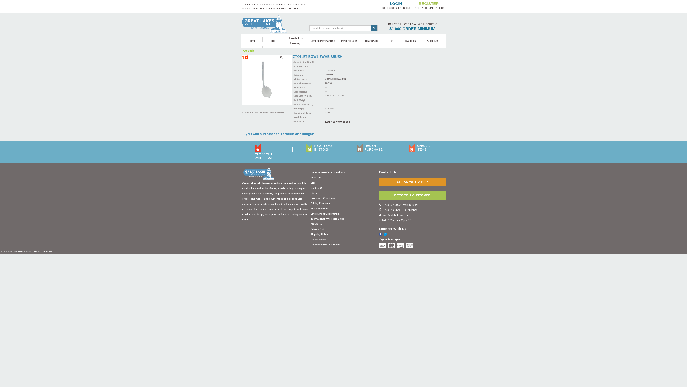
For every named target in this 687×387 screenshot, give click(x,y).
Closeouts (432, 41)
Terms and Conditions (323, 198)
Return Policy (318, 239)
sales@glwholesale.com (395, 215)
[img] (267, 80)
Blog (313, 182)
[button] (385, 234)
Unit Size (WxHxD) (297, 104)
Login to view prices (337, 121)
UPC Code (297, 70)
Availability (297, 117)
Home (252, 41)
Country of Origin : (297, 113)
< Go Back (248, 50)
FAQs (314, 193)
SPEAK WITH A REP (412, 182)
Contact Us (317, 188)
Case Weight (297, 91)
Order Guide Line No (297, 62)
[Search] (374, 28)
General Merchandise (322, 41)
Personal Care (349, 41)
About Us (316, 177)
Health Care (371, 41)
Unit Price (297, 121)
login (396, 4)
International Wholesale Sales (327, 218)
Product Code (297, 66)
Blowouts (329, 75)
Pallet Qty (297, 108)
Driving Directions (320, 203)
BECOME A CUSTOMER (412, 195)
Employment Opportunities (326, 213)
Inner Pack (297, 87)
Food (272, 41)
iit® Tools (410, 41)
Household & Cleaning (295, 40)
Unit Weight (297, 100)
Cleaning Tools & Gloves (335, 79)
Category (297, 75)
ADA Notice (317, 224)
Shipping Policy (319, 234)
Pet (391, 41)
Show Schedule (319, 208)
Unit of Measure (297, 83)
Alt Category (297, 79)
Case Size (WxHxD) (297, 96)
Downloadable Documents (325, 244)
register (429, 4)
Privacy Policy (318, 229)
